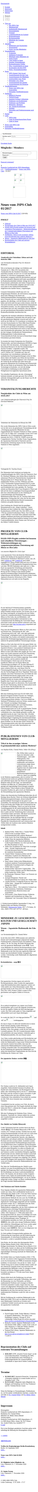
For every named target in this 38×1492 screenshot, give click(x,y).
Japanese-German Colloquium (18, 99)
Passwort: (5, 155)
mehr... (3, 1450)
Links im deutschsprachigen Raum (20, 119)
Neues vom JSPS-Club (16, 88)
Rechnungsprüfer (14, 38)
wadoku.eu (8, 560)
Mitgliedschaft (13, 27)
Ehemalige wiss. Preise (16, 81)
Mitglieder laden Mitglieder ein (19, 57)
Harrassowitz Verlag (15, 907)
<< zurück (4, 1435)
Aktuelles (8, 44)
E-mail (3, 1425)
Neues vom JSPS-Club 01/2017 (11, 213)
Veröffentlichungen (11, 86)
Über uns (8, 23)
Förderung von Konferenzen (18, 101)
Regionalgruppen (14, 36)
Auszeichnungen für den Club (18, 75)
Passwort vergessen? (7, 162)
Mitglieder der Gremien (16, 40)
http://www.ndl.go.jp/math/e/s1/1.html (17, 1334)
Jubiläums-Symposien (16, 55)
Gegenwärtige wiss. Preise (17, 79)
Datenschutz (9, 11)
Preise (7, 71)
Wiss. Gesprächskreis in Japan (18, 66)
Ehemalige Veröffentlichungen (18, 92)
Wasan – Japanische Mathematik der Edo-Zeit (19, 238)
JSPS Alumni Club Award (17, 73)
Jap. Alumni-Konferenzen (17, 106)
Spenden (11, 108)
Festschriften (13, 90)
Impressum (8, 9)
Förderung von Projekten (17, 103)
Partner (7, 114)
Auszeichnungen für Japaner (18, 82)
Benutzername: (7, 153)
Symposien (12, 53)
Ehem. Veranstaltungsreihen (18, 69)
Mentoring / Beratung (16, 104)
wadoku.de (18, 560)
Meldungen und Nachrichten (18, 46)
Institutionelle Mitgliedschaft (18, 29)
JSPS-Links (12, 117)
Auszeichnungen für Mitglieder (19, 77)
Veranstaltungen (10, 51)
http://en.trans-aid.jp (19, 624)
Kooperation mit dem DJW (17, 68)
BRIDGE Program (15, 95)
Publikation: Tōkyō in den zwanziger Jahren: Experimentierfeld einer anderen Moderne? (19, 235)
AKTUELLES (6, 1441)
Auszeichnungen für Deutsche (18, 84)
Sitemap (7, 12)
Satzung (11, 42)
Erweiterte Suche (6, 143)
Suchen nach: (6, 136)
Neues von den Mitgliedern (17, 49)
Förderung (8, 93)
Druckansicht (5, 3)
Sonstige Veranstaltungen (17, 62)
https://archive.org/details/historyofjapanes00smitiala (21, 1321)
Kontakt (7, 7)
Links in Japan (13, 121)
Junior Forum (13, 58)
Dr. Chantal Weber (15, 1395)
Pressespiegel (13, 47)
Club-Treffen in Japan (16, 60)
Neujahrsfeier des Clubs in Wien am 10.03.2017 (20, 225)
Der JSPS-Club (14, 25)
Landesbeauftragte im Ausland (18, 34)
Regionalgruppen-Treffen (17, 64)
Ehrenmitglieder (14, 31)
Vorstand (12, 33)
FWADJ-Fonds (14, 97)
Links (6, 116)
